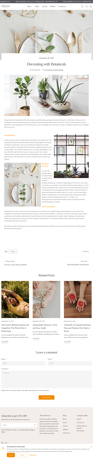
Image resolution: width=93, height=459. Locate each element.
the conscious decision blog (53, 70)
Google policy (68, 451)
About (65, 422)
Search (79, 419)
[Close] (91, 446)
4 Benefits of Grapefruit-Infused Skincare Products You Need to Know (77, 328)
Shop (64, 419)
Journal (65, 426)
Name (3, 359)
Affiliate (65, 429)
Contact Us (66, 433)
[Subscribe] (35, 425)
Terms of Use (25, 430)
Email (50, 359)
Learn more (4, 341)
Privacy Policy (60, 451)
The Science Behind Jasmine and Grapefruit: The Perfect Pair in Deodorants (15, 328)
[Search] (82, 6)
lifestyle (13, 251)
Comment (5, 369)
